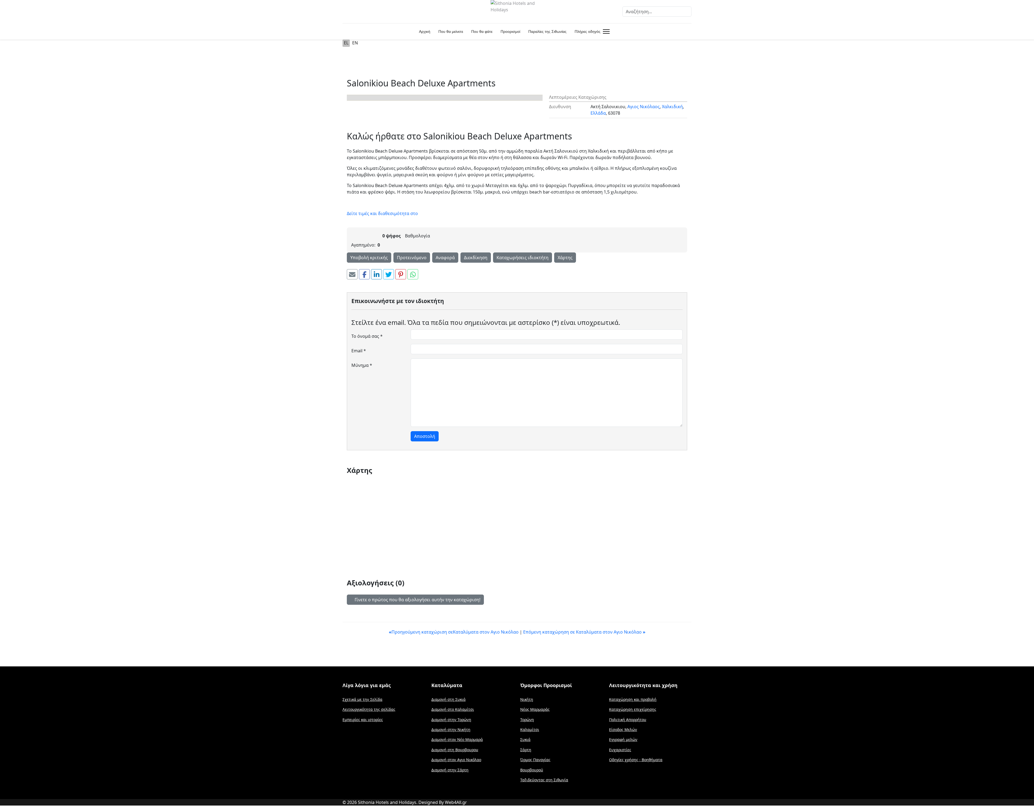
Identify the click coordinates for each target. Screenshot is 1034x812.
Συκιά (525, 739)
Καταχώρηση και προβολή (632, 699)
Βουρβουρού (531, 769)
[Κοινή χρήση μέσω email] (352, 274)
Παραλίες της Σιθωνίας (547, 31)
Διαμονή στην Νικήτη (450, 729)
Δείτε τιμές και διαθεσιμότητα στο (382, 213)
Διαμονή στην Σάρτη (450, 769)
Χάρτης (565, 258)
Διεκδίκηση (475, 258)
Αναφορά (445, 258)
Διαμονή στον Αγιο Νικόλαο (456, 759)
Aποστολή (424, 436)
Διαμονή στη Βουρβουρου (454, 749)
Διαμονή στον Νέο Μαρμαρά (457, 739)
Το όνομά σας (367, 336)
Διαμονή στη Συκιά (448, 699)
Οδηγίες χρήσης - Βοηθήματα (635, 759)
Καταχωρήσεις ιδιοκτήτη (523, 258)
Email (358, 351)
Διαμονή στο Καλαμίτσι (452, 709)
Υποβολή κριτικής (369, 258)
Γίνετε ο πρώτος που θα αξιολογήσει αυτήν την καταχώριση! (417, 600)
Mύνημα (361, 365)
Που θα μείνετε (450, 31)
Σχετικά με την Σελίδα (362, 699)
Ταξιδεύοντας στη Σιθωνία (544, 779)
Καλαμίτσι (529, 729)
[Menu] (605, 31)
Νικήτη (526, 699)
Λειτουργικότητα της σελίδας (369, 709)
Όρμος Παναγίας (535, 759)
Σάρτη (525, 749)
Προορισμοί (510, 31)
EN (355, 43)
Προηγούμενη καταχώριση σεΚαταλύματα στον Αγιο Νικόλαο (454, 632)
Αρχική (424, 31)
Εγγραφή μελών (623, 739)
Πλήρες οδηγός (587, 31)
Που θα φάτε (481, 31)
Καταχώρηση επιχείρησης (632, 709)
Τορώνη (527, 719)
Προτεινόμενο (412, 258)
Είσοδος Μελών (623, 729)
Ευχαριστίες (620, 749)
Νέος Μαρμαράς (535, 709)
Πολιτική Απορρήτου (627, 719)
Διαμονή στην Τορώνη (451, 719)
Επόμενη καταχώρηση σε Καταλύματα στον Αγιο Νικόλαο (584, 632)
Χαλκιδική (672, 107)
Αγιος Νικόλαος (643, 107)
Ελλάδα (598, 113)
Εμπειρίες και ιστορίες (363, 719)
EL (346, 43)
